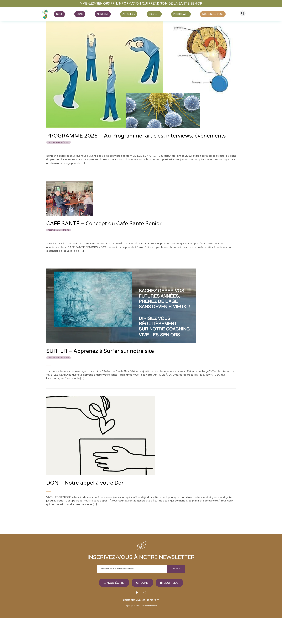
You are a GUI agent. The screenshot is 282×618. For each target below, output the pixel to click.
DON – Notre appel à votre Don (85, 483)
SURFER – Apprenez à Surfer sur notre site (100, 353)
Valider (176, 569)
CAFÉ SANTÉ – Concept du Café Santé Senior (104, 225)
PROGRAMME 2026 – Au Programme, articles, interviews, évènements (136, 138)
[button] (243, 13)
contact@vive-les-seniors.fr (141, 600)
